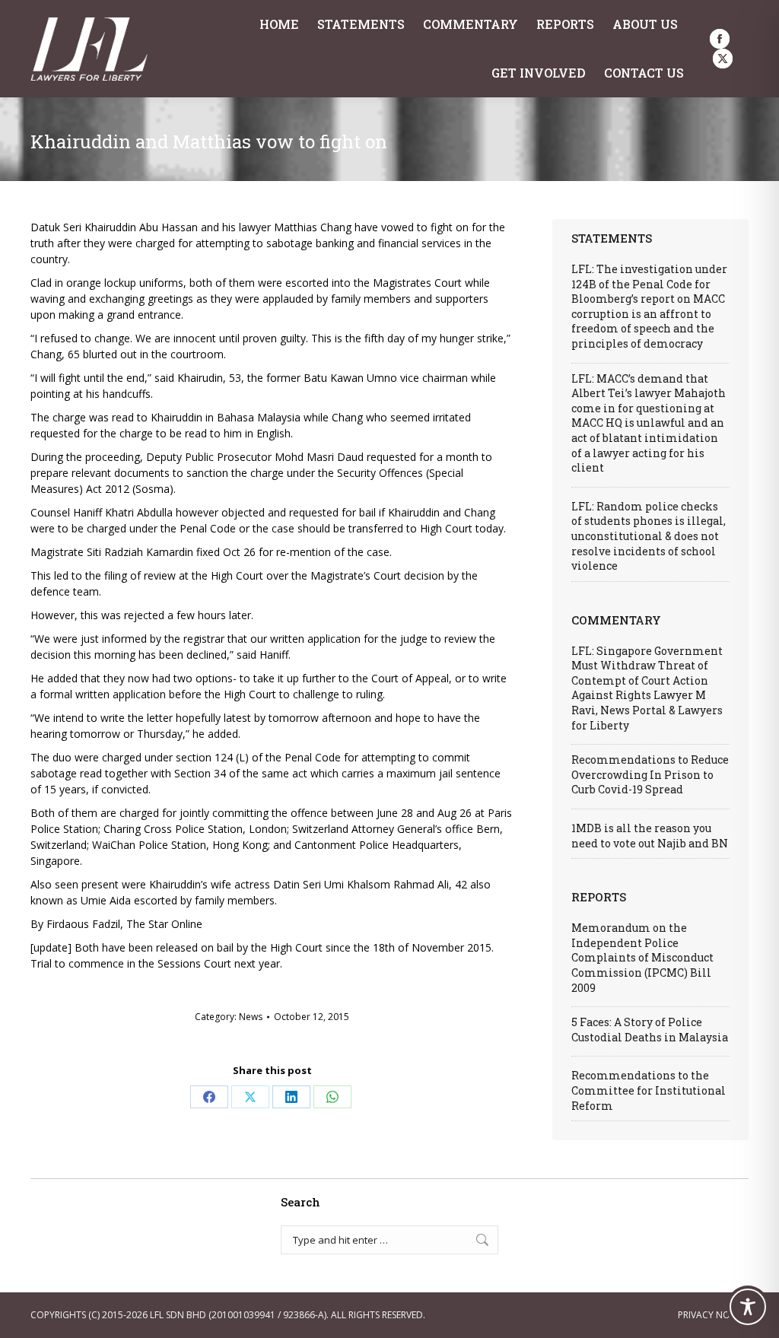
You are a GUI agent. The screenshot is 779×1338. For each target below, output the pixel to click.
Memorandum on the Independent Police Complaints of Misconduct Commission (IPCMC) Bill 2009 (642, 957)
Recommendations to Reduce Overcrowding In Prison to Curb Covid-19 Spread (650, 774)
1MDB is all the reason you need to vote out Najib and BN (649, 835)
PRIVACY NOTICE (713, 1314)
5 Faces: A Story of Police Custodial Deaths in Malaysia (649, 1029)
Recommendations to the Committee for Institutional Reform (648, 1090)
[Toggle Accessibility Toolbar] (748, 1307)
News (250, 1016)
